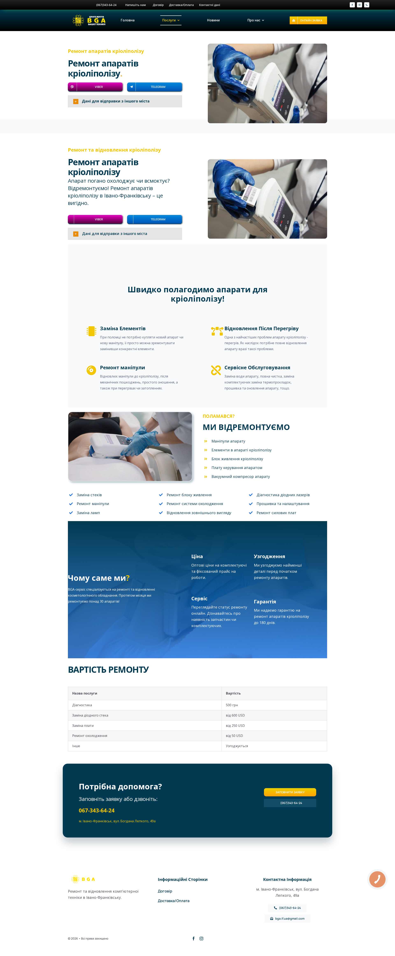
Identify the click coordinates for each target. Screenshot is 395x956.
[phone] (366, 4)
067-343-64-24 (97, 810)
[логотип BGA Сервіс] (90, 15)
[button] (125, 101)
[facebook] (352, 4)
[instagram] (359, 4)
